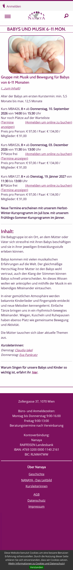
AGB (36, 494)
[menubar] (6, 16)
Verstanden (36, 567)
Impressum (36, 506)
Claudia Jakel (24, 350)
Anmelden (14, 6)
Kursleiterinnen (37, 486)
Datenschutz (36, 500)
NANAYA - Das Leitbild (36, 480)
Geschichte (36, 474)
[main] (36, 205)
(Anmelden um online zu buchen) (48, 122)
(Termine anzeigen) (14, 158)
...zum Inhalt (10, 88)
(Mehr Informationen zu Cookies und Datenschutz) (36, 563)
